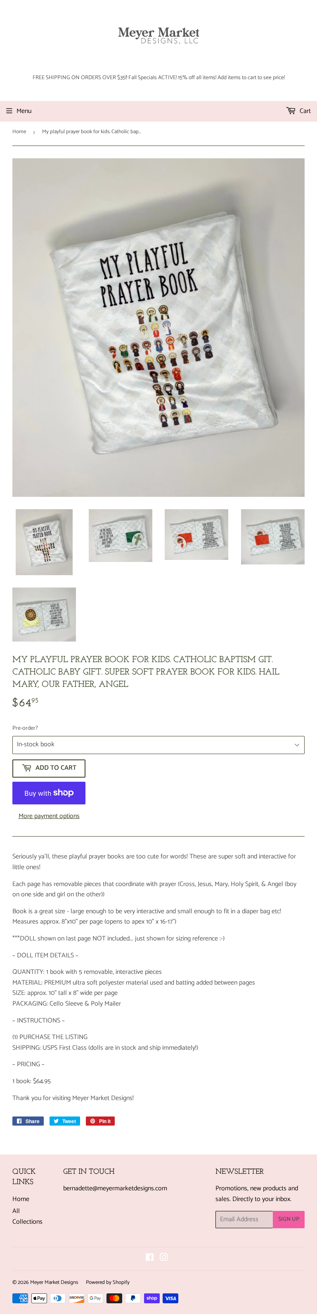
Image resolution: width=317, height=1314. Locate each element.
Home (19, 131)
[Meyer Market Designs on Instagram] (164, 1258)
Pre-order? (25, 728)
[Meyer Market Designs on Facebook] (149, 1258)
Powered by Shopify (108, 1282)
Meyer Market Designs (54, 1282)
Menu (24, 111)
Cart (304, 111)
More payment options (49, 816)
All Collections (27, 1216)
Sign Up (288, 1219)
